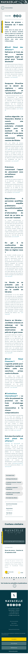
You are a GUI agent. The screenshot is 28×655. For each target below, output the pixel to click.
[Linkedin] (14, 16)
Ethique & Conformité (14, 629)
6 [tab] (14, 577)
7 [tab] (16, 577)
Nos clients (14, 623)
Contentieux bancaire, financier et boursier (13, 483)
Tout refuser (14, 643)
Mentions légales (14, 625)
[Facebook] (20, 16)
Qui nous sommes (14, 621)
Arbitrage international (11, 479)
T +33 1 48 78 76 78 (14, 612)
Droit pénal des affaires (11, 497)
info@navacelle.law (14, 615)
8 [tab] (18, 577)
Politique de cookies (13, 651)
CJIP (8, 149)
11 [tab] (25, 577)
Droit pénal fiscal (10, 475)
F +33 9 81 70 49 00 (14, 613)
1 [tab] (2, 577)
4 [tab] (9, 577)
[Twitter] (17, 16)
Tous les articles (9, 7)
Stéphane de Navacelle (12, 443)
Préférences (14, 647)
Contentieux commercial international (12, 488)
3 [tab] (7, 577)
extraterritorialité (17, 463)
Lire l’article (13, 77)
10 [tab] (23, 577)
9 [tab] (21, 577)
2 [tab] (4, 577)
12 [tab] (14, 579)
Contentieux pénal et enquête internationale (13, 493)
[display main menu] (26, 2)
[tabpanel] (14, 552)
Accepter (14, 639)
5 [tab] (11, 577)
